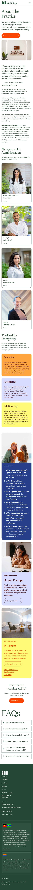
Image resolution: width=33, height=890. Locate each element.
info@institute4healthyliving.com (11, 807)
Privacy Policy (5, 878)
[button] (29, 3)
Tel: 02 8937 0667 (7, 811)
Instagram (4, 779)
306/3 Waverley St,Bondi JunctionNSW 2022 (11, 672)
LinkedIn (4, 786)
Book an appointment (8, 804)
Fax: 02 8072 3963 (7, 814)
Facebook (4, 783)
